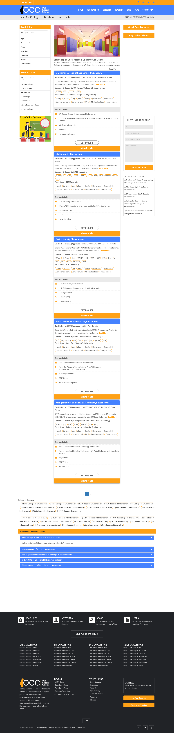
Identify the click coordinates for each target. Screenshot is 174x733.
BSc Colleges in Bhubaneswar (141, 504)
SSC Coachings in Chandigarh (101, 662)
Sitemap (93, 700)
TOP (86, 721)
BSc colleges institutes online (112, 525)
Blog (137, 10)
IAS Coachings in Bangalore (30, 659)
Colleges (107, 10)
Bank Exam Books (62, 688)
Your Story (148, 10)
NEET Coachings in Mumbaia (135, 650)
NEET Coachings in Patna (133, 665)
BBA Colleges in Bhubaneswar (90, 504)
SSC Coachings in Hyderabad (100, 656)
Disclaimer (94, 697)
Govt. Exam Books (62, 685)
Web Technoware (78, 727)
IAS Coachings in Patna (29, 665)
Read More (113, 69)
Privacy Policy (95, 691)
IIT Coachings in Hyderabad (65, 656)
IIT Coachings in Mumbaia (64, 650)
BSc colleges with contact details (48, 525)
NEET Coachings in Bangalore (135, 659)
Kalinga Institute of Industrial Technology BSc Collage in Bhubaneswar (135, 204)
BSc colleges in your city (139, 521)
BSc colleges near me (82, 521)
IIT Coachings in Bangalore (65, 659)
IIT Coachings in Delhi (63, 647)
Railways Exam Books (63, 691)
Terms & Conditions (97, 694)
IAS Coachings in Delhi (28, 647)
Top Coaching (93, 10)
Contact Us (94, 685)
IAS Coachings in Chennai (29, 653)
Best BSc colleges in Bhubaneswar (34, 518)
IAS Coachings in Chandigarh (31, 662)
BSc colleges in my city (119, 521)
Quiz (129, 10)
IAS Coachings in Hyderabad (30, 656)
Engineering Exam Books (64, 694)
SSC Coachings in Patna (99, 665)
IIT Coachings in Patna (63, 665)
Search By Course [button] (28, 72)
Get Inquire (87, 143)
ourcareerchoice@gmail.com (140, 685)
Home (80, 10)
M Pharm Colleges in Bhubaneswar (70, 507)
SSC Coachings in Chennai (99, 653)
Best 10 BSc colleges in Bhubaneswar (124, 518)
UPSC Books (59, 682)
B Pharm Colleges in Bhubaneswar (34, 504)
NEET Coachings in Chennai (134, 653)
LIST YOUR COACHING (86, 634)
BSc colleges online (100, 521)
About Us (93, 688)
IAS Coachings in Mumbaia (30, 650)
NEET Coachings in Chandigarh (135, 662)
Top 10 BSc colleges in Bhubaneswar (64, 518)
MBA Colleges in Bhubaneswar (127, 507)
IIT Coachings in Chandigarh (65, 662)
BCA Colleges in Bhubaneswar (116, 504)
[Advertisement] (139, 77)
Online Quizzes (95, 682)
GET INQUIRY (27, 2)
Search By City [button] (26, 27)
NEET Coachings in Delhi (133, 647)
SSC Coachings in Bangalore (100, 659)
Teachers (119, 10)
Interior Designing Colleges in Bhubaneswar (37, 507)
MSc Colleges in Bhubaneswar (43, 511)
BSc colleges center (91, 525)
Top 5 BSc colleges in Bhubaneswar (94, 518)
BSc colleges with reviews (72, 525)
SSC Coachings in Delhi (98, 647)
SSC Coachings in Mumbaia (100, 650)
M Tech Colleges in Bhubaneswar (100, 507)
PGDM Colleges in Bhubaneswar (69, 511)
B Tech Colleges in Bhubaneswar (63, 504)
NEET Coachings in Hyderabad (135, 656)
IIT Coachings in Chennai (64, 653)
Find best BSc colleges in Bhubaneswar (56, 521)
